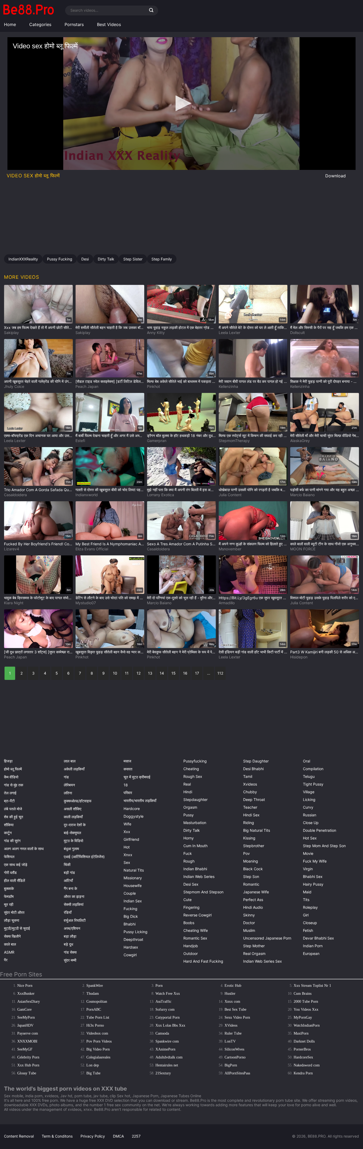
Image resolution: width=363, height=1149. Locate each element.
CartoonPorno (235, 1057)
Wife (127, 824)
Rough (189, 861)
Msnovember (230, 549)
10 (115, 673)
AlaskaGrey (300, 440)
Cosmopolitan (96, 1002)
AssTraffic (163, 1002)
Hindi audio (253, 907)
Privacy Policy (93, 1136)
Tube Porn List (97, 1017)
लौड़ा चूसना (11, 920)
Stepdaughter (195, 799)
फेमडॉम (9, 896)
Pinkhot (153, 386)
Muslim (249, 930)
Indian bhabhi (195, 869)
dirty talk (106, 259)
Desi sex (191, 884)
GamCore (24, 1009)
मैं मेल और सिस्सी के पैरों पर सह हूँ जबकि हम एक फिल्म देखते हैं (324, 327)
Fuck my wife (315, 861)
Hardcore (132, 808)
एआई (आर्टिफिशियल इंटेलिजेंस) (84, 856)
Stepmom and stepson (203, 892)
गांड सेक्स (70, 952)
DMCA (118, 1136)
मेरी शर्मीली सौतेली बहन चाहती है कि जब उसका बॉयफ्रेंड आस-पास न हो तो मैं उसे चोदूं (109, 327)
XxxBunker (26, 994)
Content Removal (19, 1136)
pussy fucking (59, 259)
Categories (40, 24)
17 (197, 673)
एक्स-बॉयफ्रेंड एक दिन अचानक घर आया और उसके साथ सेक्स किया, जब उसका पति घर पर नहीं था (38, 435)
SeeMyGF (24, 1049)
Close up (311, 822)
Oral (306, 761)
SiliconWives (234, 1049)
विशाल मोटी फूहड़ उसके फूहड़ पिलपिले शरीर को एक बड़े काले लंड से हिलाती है (324, 597)
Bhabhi (130, 924)
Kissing (249, 838)
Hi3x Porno (95, 1025)
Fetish (308, 930)
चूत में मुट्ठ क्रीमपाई (137, 777)
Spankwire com (167, 1041)
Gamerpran (156, 440)
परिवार (128, 792)
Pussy (188, 815)
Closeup (310, 922)
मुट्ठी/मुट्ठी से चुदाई (17, 928)
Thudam (92, 994)
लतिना (68, 793)
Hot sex (310, 838)
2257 (136, 1136)
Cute (187, 899)
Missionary (133, 878)
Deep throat (254, 799)
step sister (132, 259)
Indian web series (198, 876)
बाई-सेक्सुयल (72, 832)
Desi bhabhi (253, 768)
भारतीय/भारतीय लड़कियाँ (140, 800)
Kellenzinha (228, 386)
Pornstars (74, 24)
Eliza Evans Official (91, 549)
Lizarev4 (11, 549)
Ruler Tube (233, 1033)
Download (335, 175)
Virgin (308, 869)
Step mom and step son (324, 845)
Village (308, 792)
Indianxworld (86, 494)
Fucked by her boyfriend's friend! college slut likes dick (38, 544)
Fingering (191, 907)
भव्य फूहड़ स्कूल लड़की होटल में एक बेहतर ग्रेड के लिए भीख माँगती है (181, 327)
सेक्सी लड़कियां (73, 904)
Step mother (254, 946)
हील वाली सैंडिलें (14, 880)
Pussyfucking (195, 761)
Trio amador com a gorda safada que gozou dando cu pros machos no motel (38, 489)
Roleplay (310, 907)
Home (10, 24)
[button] (181, 103)
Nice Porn (24, 986)
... (208, 673)
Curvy (308, 807)
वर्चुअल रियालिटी (75, 920)
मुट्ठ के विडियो (73, 840)
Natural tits (134, 870)
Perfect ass (253, 899)
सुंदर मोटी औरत (14, 912)
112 (220, 673)
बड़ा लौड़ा (70, 936)
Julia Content (230, 494)
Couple (130, 893)
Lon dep (92, 1065)
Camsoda (162, 1033)
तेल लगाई (10, 793)
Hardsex (131, 947)
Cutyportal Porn (167, 1017)
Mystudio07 (85, 603)
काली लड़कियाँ (73, 816)
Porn (159, 986)
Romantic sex (195, 938)
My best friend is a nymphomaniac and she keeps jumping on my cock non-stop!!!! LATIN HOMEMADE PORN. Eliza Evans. (109, 544)
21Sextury (163, 1073)
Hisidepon (298, 657)
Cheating (191, 768)
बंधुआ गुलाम (71, 848)
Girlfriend (131, 839)
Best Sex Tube (235, 1009)
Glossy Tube (26, 1073)
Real (187, 784)
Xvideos (250, 784)
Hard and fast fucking (203, 961)
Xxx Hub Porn (28, 1065)
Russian (309, 815)
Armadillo (227, 603)
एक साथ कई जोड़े (15, 864)
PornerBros (302, 1049)
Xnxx (128, 854)
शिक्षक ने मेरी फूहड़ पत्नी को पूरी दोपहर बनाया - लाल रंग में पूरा (324, 381)
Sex (127, 862)
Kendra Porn (303, 1073)
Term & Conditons (57, 1136)
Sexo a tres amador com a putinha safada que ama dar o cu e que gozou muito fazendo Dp (181, 544)
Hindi (187, 792)
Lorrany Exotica (160, 494)
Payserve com (27, 1033)
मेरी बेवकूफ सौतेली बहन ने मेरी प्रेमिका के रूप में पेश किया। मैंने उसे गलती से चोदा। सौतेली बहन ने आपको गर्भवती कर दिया (181, 652)
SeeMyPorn (26, 1017)
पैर (5, 960)
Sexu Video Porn (237, 1017)
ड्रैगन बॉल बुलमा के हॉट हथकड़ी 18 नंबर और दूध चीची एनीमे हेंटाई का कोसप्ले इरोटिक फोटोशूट (181, 435)
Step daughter (256, 761)
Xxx (127, 831)
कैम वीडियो (11, 777)
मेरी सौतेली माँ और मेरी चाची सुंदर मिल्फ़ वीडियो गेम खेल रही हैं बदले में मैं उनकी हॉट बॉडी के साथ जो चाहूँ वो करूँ (324, 435)
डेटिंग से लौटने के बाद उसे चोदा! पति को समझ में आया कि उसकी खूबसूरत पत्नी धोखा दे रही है (109, 597)
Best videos (109, 24)
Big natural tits (256, 830)
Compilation (313, 768)
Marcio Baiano (302, 494)
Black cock (253, 869)
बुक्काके (9, 888)
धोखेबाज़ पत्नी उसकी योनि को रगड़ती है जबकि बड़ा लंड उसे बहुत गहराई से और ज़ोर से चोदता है (253, 489)
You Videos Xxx (306, 1009)
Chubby (250, 792)
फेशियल (9, 856)
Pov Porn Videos (99, 1041)
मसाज (127, 761)
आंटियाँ (68, 880)
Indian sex (133, 901)
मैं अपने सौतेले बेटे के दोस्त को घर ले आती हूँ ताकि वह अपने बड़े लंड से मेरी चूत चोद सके (253, 327)
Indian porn (313, 946)
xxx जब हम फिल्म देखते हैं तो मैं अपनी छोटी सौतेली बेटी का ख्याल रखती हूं (38, 327)
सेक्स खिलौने (12, 936)
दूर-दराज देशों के (75, 824)
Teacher (250, 807)
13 (150, 673)
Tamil (247, 776)
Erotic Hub (233, 986)
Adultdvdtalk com (169, 1057)
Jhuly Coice (14, 386)
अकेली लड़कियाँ (74, 769)
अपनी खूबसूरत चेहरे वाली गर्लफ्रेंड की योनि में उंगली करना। (38, 381)
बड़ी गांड (69, 872)
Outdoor (190, 953)
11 (127, 673)
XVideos (231, 1025)
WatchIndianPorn (307, 1025)
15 (173, 673)
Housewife (133, 885)
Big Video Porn (98, 1049)
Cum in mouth (195, 845)
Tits (306, 899)
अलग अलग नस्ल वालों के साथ (24, 848)
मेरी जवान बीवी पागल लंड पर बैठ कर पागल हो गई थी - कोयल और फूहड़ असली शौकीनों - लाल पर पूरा (253, 381)
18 (126, 785)
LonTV (230, 1041)
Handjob (190, 946)
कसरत (128, 769)
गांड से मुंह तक (13, 785)
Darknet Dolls (304, 1041)
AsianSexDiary (28, 1002)
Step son (251, 876)
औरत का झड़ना (74, 896)
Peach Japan (86, 386)
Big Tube (93, 1073)
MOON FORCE (302, 549)
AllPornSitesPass (237, 1073)
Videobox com (97, 1033)
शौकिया (9, 824)
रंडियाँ (67, 912)
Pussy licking (135, 931)
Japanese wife (256, 892)
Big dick (131, 916)
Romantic (251, 884)
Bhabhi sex (313, 876)
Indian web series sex (262, 961)
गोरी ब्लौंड (10, 872)
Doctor (249, 922)
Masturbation (194, 822)
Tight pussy (313, 784)
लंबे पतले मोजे (13, 809)
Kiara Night (13, 603)
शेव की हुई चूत (13, 816)
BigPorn (231, 1065)
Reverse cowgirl (197, 915)
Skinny (249, 915)
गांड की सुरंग (12, 840)
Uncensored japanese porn (267, 938)
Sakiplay (11, 332)
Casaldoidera (15, 494)
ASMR (9, 952)
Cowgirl (130, 955)
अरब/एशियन (72, 928)
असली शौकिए (72, 809)
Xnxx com (232, 1002)
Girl (306, 915)
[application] (181, 103)
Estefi (80, 440)
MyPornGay (303, 1017)
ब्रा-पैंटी (9, 801)
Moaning (250, 861)
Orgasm (190, 807)
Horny (188, 838)
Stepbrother (253, 845)
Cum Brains (302, 994)
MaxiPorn (301, 1033)
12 (139, 673)
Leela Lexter (229, 332)
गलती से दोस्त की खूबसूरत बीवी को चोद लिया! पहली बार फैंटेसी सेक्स (109, 489)
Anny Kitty (156, 332)
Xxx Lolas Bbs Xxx (170, 1025)
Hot (127, 847)
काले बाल (10, 944)
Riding (248, 822)
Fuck (187, 853)
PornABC (93, 1009)
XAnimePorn (165, 1049)
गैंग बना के (70, 888)
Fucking (130, 908)
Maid (307, 892)
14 (162, 673)
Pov (246, 853)
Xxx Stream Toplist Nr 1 (312, 986)
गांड (66, 777)
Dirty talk (191, 830)
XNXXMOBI (27, 1041)
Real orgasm (254, 953)
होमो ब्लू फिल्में (13, 769)
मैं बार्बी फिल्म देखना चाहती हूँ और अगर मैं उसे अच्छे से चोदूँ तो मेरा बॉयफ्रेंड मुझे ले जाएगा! (109, 435)
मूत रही (8, 904)
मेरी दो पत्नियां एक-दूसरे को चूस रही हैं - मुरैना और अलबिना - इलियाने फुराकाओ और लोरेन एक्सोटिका (181, 597)
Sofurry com (165, 1009)
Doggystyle (133, 816)
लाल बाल (69, 761)
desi (85, 259)
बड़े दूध (68, 944)
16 (185, 673)
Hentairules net (166, 1065)
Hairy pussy (313, 884)
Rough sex (192, 776)
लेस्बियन (69, 785)
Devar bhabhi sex (318, 938)
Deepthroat (133, 939)
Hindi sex (251, 815)
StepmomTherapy (234, 440)
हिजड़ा (8, 761)
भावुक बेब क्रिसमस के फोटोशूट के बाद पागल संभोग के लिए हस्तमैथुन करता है (38, 597)
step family (161, 259)
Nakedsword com (307, 1065)
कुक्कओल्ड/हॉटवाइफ (77, 801)
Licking (309, 799)
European (311, 953)
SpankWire (94, 986)
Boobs (188, 922)
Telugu (309, 776)
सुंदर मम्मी (70, 960)
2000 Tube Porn (306, 1002)
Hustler (230, 994)
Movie (308, 853)
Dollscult (297, 332)
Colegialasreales (98, 1057)
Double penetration (319, 830)
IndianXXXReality (23, 259)
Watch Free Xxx (167, 994)
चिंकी (67, 864)
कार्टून (8, 832)
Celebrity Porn (28, 1057)
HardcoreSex (303, 1057)
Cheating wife (195, 930)
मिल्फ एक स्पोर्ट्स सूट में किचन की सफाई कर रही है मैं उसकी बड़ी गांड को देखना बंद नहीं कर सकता (253, 435)
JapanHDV (25, 1025)
